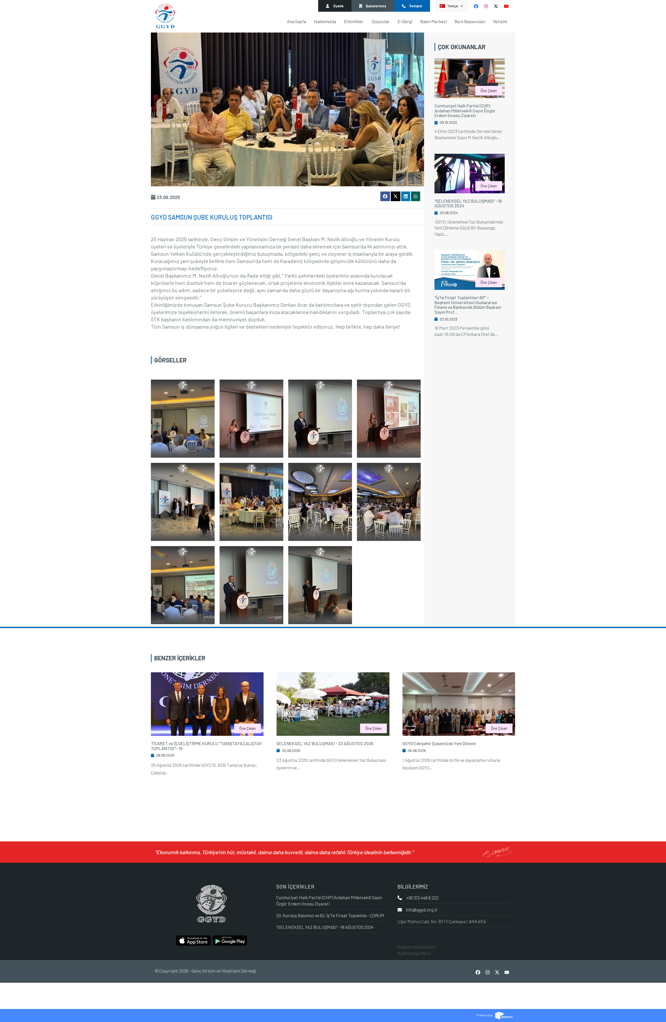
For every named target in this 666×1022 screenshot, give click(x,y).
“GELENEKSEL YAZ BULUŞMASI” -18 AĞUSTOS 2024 (468, 203)
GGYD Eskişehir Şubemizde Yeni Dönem (439, 743)
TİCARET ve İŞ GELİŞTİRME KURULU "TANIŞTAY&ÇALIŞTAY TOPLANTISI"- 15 (206, 746)
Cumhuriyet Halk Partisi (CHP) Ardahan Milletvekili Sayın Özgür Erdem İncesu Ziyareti (464, 110)
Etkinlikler (354, 21)
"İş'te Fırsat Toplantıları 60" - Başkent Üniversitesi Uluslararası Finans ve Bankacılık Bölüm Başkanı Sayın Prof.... (467, 305)
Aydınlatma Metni (414, 953)
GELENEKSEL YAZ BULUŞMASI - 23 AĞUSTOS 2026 (325, 743)
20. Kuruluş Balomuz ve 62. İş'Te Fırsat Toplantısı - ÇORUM (330, 915)
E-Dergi (405, 21)
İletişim (500, 21)
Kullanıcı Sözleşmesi (417, 946)
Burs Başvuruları (469, 21)
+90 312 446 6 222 (422, 897)
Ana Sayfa (296, 21)
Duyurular (381, 21)
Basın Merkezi (433, 21)
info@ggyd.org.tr (422, 909)
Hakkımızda (325, 21)
